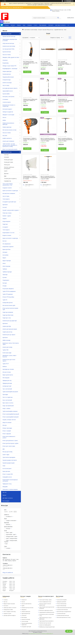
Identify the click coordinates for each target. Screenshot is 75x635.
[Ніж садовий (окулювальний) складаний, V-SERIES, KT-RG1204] (65, 49)
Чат (70, 631)
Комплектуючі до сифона (9, 334)
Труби (23, 605)
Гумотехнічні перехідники (9, 457)
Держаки (6, 173)
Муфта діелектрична (8, 375)
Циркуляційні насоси (8, 91)
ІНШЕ (4, 465)
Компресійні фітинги (8, 302)
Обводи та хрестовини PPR (9, 65)
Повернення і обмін (8, 609)
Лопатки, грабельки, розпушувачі (9, 167)
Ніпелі (4, 263)
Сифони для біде (7, 326)
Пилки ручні (7, 164)
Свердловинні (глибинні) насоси (46, 612)
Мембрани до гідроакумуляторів (47, 627)
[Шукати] (58, 18)
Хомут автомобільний (8, 405)
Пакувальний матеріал (8, 77)
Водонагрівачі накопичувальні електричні (10, 480)
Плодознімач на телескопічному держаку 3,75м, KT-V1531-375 (65, 100)
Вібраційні (5, 486)
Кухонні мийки (6, 93)
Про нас (5, 492)
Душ (4, 449)
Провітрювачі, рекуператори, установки (10, 40)
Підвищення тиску (7, 483)
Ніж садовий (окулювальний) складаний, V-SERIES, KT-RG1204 (65, 63)
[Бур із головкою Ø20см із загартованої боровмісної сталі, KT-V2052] (65, 126)
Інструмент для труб (26, 626)
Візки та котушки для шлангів (10, 149)
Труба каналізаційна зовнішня (10, 411)
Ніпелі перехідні (6, 266)
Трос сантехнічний (7, 389)
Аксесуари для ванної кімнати (10, 88)
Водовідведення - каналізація (10, 68)
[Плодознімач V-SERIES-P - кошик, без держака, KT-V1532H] (30, 126)
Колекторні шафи (7, 352)
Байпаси (5, 366)
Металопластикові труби (9, 305)
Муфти (4, 257)
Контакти (50, 25)
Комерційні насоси (7, 477)
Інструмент (5, 227)
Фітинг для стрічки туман (9, 446)
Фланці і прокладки (7, 428)
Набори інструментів (8, 111)
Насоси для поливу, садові (45, 599)
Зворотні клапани (7, 422)
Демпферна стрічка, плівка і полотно (9, 356)
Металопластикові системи (9, 130)
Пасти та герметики (8, 397)
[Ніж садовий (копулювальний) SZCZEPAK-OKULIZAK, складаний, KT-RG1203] (48, 49)
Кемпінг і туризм (7, 215)
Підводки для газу (7, 380)
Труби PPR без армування (9, 291)
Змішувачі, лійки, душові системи (11, 57)
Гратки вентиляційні (62, 599)
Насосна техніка (7, 54)
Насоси (4, 117)
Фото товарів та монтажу (10, 611)
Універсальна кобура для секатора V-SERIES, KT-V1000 (30, 100)
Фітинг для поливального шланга (9, 437)
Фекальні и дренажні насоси (46, 610)
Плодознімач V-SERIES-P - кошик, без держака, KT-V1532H (30, 140)
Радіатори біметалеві (8, 315)
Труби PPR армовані (8, 294)
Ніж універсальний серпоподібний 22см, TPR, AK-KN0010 (30, 63)
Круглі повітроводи (61, 605)
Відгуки (19, 25)
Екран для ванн (6, 471)
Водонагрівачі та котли (8, 232)
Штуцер (4, 285)
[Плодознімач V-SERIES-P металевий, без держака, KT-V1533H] (30, 164)
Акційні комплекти (7, 138)
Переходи (5, 274)
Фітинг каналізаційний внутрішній (11, 414)
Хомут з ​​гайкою (6, 408)
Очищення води (6, 79)
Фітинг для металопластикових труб (10, 308)
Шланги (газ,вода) (7, 82)
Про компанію (42, 25)
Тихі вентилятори (61, 613)
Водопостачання (7, 235)
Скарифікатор (7, 181)
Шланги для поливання (8, 141)
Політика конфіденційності (47, 633)
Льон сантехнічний (7, 400)
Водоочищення (6, 221)
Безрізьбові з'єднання (8, 246)
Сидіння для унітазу (7, 332)
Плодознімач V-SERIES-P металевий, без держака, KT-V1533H (30, 177)
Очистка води (25, 621)
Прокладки (5, 394)
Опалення (5, 60)
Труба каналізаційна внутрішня (10, 391)
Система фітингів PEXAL (9, 49)
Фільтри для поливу (7, 451)
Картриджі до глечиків (8, 369)
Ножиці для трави (8, 162)
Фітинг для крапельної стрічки (10, 440)
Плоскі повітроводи (61, 603)
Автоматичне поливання (9, 193)
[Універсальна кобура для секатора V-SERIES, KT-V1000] (30, 87)
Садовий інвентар (7, 152)
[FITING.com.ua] (4, 16)
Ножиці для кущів (8, 159)
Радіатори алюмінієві (8, 312)
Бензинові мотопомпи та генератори (9, 105)
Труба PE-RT (6, 363)
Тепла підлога (6, 199)
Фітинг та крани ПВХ (8, 474)
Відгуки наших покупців (9, 603)
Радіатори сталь (7, 318)
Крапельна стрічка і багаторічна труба (11, 343)
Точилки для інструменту (10, 178)
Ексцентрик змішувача (8, 288)
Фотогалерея (6, 501)
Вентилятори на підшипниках (64, 611)
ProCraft (5, 207)
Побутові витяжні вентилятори (64, 607)
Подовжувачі (6, 280)
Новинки (29, 25)
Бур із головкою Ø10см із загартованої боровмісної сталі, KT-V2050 (48, 140)
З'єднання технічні (7, 187)
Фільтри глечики (7, 372)
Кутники (5, 277)
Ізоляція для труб (7, 386)
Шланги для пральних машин (10, 329)
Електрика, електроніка (8, 96)
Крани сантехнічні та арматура (10, 190)
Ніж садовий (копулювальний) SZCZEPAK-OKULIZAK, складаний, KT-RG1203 (47, 63)
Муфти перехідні (7, 260)
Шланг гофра (6, 454)
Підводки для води (7, 383)
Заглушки (5, 252)
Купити (28, 72)
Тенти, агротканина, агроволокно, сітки (8, 184)
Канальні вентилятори (62, 609)
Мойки (4, 120)
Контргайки (5, 255)
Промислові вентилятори (9, 36)
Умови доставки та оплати (10, 607)
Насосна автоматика (26, 603)
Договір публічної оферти (10, 615)
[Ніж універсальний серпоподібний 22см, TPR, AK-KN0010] (30, 49)
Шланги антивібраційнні (45, 625)
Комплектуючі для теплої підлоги (9, 360)
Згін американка (7, 243)
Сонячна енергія (7, 102)
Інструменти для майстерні (9, 201)
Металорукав (6, 377)
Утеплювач (5, 99)
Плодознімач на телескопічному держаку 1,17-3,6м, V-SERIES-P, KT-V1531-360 (48, 101)
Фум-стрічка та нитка (8, 403)
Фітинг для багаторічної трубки (10, 443)
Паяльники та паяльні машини (10, 489)
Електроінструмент (7, 109)
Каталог (13, 25)
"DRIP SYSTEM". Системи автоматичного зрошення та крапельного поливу (10, 145)
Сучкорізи (6, 157)
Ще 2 (6, 543)
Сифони (4, 218)
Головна (6, 25)
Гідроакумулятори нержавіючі (46, 621)
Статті (35, 25)
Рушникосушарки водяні (9, 463)
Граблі (5, 171)
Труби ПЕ (5, 299)
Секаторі (6, 154)
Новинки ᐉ (24, 599)
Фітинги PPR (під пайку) (8, 297)
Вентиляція (24, 617)
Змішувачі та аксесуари (8, 114)
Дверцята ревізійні (61, 601)
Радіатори (5, 224)
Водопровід (5, 63)
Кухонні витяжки (7, 51)
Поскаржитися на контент (34, 633)
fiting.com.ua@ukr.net (8, 572)
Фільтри (5, 425)
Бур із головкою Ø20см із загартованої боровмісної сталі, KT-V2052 (65, 140)
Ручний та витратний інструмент (11, 210)
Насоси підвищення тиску (45, 601)
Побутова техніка (7, 213)
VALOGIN (5, 135)
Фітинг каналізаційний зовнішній (10, 417)
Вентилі (4, 241)
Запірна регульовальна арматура (8, 123)
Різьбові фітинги (7, 74)
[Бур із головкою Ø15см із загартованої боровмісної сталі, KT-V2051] (48, 164)
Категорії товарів (7, 33)
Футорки (5, 283)
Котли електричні (7, 468)
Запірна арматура (7, 71)
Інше (5, 176)
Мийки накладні (6, 340)
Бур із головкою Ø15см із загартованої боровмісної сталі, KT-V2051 (48, 177)
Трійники (5, 269)
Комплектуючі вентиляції (9, 46)
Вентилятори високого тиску (64, 617)
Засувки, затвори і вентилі (9, 419)
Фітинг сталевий (7, 431)
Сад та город (6, 85)
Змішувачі (24, 609)
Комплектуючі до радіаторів (10, 320)
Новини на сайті (7, 613)
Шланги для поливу (7, 347)
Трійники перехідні (7, 271)
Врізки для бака (6, 249)
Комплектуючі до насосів (27, 607)
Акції (24, 25)
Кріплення (5, 204)
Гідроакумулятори (26, 613)
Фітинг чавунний (7, 433)
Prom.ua (45, 631)
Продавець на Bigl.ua (37, 632)
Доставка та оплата (60, 25)
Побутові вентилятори (8, 43)
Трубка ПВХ (5, 350)
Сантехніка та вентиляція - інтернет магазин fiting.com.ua (38, 29)
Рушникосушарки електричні (10, 460)
